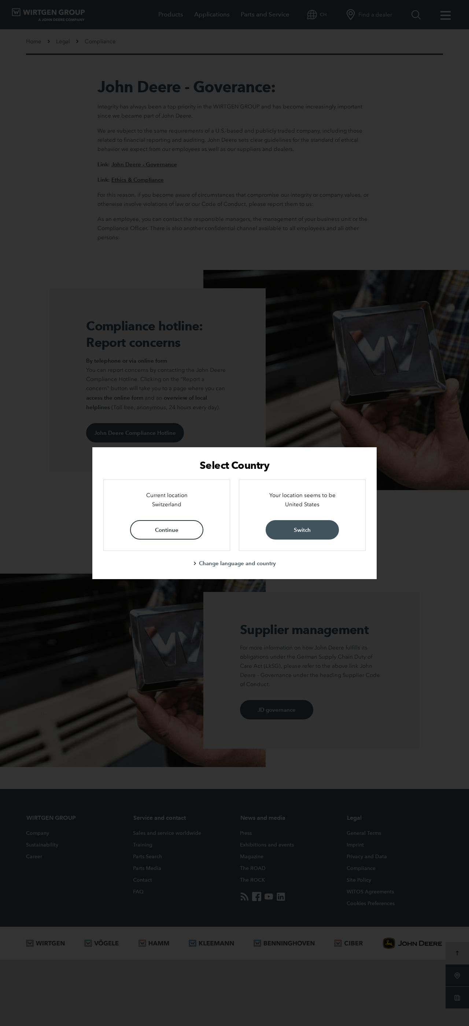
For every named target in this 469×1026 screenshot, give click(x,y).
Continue (166, 529)
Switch (302, 529)
